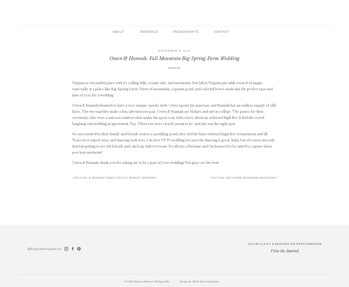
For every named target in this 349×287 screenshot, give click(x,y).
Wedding (174, 67)
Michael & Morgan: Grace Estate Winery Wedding (115, 177)
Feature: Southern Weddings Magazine (243, 177)
